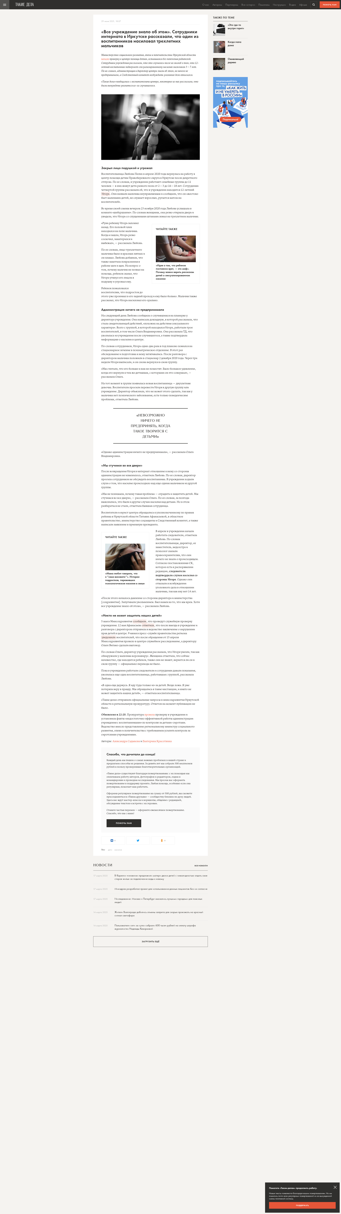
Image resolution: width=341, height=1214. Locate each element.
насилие (118, 849)
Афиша (303, 4)
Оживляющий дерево (236, 60)
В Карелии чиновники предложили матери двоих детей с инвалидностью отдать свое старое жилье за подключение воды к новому (161, 877)
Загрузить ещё (150, 941)
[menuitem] (4, 4)
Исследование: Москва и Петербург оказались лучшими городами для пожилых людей (158, 900)
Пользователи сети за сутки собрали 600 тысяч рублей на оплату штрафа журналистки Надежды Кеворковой (155, 927)
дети (110, 849)
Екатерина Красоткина (157, 741)
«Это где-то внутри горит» (236, 26)
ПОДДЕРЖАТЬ (302, 1205)
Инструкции (279, 4)
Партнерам (231, 4)
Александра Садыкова (126, 741)
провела (149, 715)
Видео (292, 4)
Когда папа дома (234, 43)
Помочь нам (330, 4)
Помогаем (264, 4)
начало (105, 59)
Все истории (248, 4)
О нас (205, 4)
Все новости (201, 866)
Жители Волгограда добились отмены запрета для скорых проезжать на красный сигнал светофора (159, 913)
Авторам (217, 4)
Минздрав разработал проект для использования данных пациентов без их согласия (161, 889)
